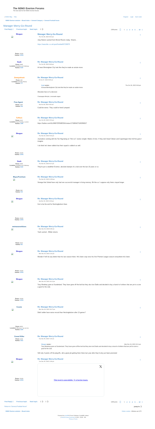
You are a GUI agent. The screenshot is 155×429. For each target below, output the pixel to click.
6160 (21, 67)
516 (22, 192)
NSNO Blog (8, 17)
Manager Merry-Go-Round (17, 25)
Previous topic (21, 29)
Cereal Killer (19, 336)
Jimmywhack (19, 77)
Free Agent (18, 102)
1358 (21, 123)
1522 (21, 340)
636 (22, 106)
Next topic (33, 29)
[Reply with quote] (140, 34)
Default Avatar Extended (68, 417)
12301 (21, 55)
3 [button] (129, 30)
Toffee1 (19, 118)
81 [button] (140, 30)
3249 (21, 329)
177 (22, 83)
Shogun (19, 34)
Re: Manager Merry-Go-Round (50, 62)
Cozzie (19, 307)
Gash (19, 62)
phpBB (67, 415)
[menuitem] (15, 16)
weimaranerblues (19, 226)
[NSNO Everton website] (8, 9)
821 (22, 244)
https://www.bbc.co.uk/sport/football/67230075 (54, 44)
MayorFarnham (19, 177)
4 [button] (132, 30)
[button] (120, 29)
